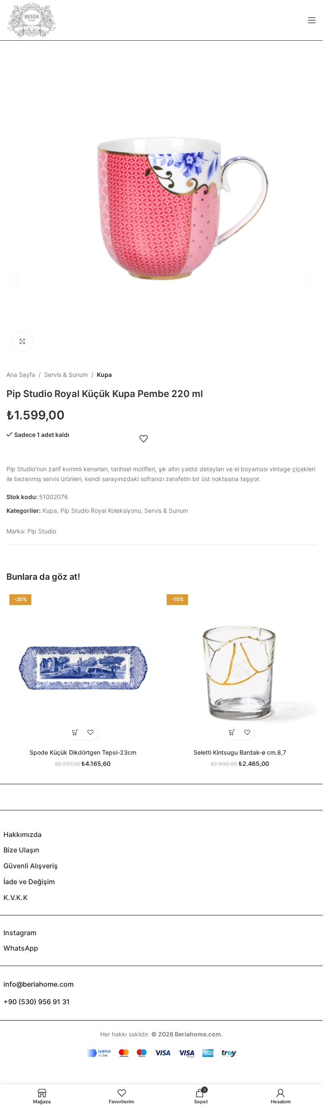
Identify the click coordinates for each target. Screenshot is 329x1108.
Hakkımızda (22, 834)
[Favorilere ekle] (143, 438)
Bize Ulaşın (21, 850)
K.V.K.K (15, 897)
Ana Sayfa (20, 374)
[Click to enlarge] (22, 341)
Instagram (19, 932)
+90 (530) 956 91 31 (36, 1001)
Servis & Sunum (66, 374)
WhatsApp (20, 948)
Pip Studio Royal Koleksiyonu (100, 510)
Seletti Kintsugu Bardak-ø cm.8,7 (240, 752)
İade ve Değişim (29, 881)
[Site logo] (31, 19)
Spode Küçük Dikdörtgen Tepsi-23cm (83, 752)
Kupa (104, 374)
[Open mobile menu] (311, 20)
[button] (75, 732)
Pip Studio (41, 531)
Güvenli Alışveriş (30, 865)
